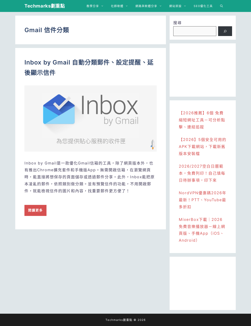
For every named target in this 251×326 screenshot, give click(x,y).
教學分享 (93, 6)
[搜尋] (225, 31)
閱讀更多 (35, 210)
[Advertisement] (202, 70)
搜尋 (177, 22)
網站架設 (175, 6)
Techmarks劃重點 (44, 6)
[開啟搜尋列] (221, 6)
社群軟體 (117, 6)
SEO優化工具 (203, 6)
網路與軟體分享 (146, 6)
